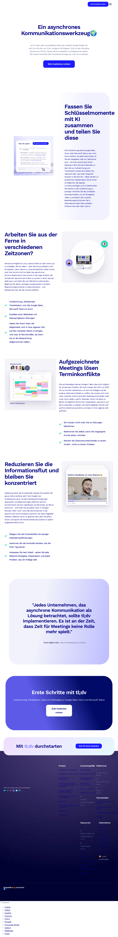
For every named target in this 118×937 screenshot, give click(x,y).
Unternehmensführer (88, 774)
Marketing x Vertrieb (87, 793)
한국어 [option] (7, 919)
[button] (110, 4)
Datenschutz (85, 865)
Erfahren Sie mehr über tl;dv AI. (78, 206)
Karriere (102, 831)
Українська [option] (9, 931)
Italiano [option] (8, 928)
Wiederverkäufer (105, 850)
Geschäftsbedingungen (88, 869)
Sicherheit (62, 811)
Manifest (83, 853)
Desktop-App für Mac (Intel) (104, 808)
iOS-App (99, 816)
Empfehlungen (104, 842)
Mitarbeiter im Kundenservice (85, 784)
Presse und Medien (87, 861)
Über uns (102, 827)
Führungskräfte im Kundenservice (87, 778)
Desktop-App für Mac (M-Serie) (105, 802)
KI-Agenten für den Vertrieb (69, 774)
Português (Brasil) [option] (12, 925)
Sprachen (62, 801)
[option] (61, 907)
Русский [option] (8, 922)
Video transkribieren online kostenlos (68, 806)
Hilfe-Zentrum (85, 857)
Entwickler (103, 835)
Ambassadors (104, 846)
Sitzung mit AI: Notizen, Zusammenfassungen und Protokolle (68, 784)
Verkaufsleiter (85, 770)
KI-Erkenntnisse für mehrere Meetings (66, 791)
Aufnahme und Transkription (64, 778)
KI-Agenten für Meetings (67, 770)
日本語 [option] (7, 910)
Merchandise (103, 838)
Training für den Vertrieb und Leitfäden (68, 796)
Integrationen (63, 815)
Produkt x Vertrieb (86, 789)
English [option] (8, 907)
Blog (81, 827)
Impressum (84, 873)
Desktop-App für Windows (106, 812)
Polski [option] (7, 934)
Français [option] (8, 916)
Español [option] (8, 913)
